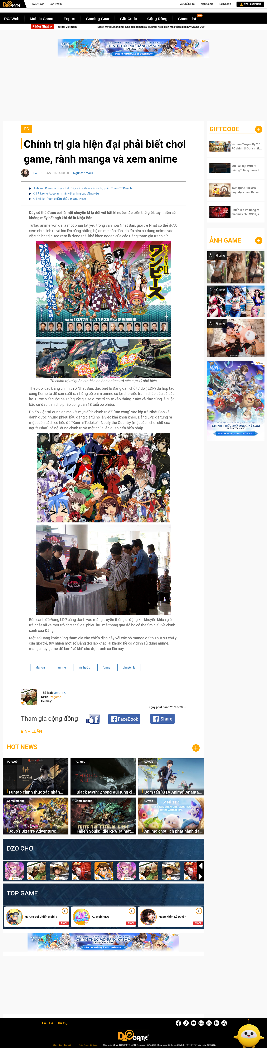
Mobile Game (41, 19)
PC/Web (12, 761)
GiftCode (224, 129)
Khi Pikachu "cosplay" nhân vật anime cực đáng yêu (66, 193)
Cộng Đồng (157, 19)
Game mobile (16, 801)
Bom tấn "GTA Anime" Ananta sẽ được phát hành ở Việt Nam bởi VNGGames (171, 26)
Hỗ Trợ (63, 1023)
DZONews (38, 4)
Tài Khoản (225, 4)
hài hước (84, 667)
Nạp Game (207, 4)
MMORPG (59, 692)
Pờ (35, 173)
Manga (40, 667)
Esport (70, 19)
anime (61, 667)
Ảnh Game (225, 240)
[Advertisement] (133, 91)
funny (106, 667)
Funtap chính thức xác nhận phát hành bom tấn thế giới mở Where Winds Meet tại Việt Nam (38, 792)
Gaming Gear (98, 19)
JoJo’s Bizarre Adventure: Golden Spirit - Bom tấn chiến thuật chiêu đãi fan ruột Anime (37, 831)
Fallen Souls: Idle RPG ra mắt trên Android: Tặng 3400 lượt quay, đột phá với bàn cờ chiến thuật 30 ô (105, 831)
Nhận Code (244, 146)
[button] (200, 877)
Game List (187, 19)
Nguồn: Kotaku (83, 173)
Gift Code (128, 19)
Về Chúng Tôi (187, 4)
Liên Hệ (47, 1023)
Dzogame (55, 697)
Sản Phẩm (56, 4)
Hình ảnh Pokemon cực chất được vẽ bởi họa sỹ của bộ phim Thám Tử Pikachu (83, 188)
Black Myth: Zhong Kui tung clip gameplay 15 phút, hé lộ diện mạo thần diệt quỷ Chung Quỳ (106, 792)
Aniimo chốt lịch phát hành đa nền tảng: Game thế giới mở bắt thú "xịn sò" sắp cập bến (173, 831)
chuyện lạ (129, 667)
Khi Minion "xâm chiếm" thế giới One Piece (59, 198)
